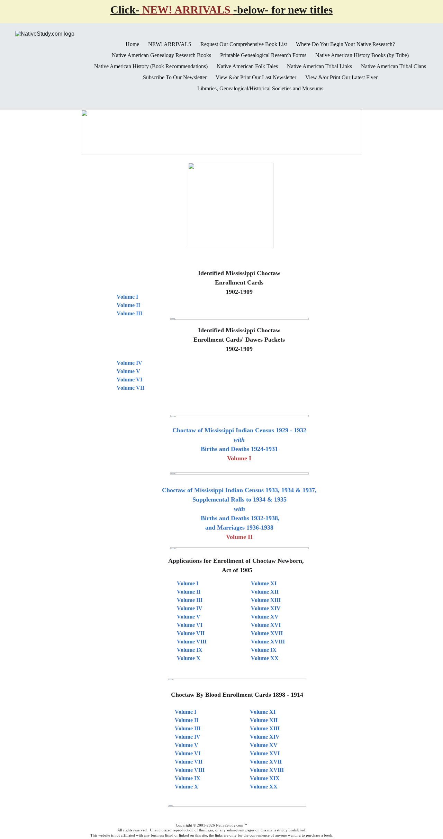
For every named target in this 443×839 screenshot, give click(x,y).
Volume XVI (266, 625)
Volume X (186, 787)
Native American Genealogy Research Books (161, 55)
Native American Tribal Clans (393, 66)
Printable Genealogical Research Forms (263, 55)
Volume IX (187, 778)
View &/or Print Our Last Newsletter (256, 77)
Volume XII (265, 592)
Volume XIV (266, 608)
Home (132, 44)
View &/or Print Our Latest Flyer (341, 77)
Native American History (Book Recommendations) (151, 66)
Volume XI (264, 583)
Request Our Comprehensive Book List (243, 44)
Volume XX (265, 658)
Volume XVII (267, 633)
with (239, 439)
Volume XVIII (268, 641)
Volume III (187, 728)
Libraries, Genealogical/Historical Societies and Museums (260, 88)
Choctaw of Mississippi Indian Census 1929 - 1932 (239, 430)
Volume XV (265, 617)
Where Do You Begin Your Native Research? (345, 44)
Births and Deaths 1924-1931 (239, 448)
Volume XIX (265, 778)
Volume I (185, 712)
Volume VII (188, 762)
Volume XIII (266, 600)
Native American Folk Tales (247, 66)
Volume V (186, 745)
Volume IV (187, 737)
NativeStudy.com (229, 825)
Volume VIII (190, 770)
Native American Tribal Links (319, 66)
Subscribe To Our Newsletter (175, 77)
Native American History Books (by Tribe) (362, 55)
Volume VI (187, 753)
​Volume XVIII (267, 770)
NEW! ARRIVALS (169, 44)
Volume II (186, 720)
